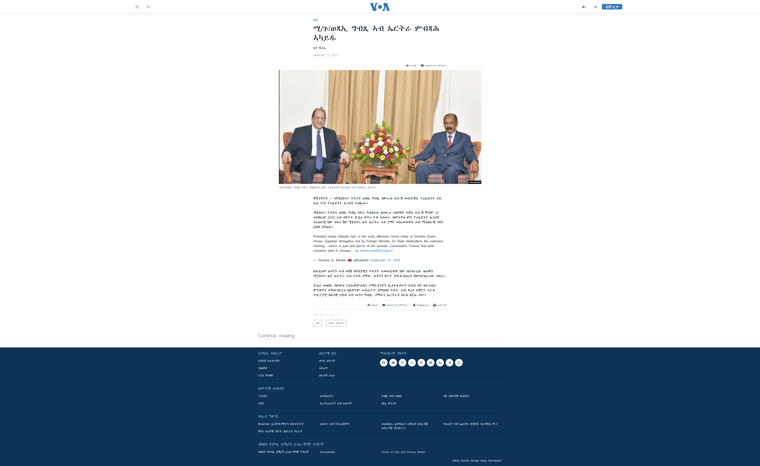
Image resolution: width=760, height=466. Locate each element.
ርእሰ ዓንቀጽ (265, 375)
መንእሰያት (326, 396)
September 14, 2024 (385, 260)
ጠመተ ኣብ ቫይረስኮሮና (335, 424)
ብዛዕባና (262, 368)
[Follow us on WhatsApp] (459, 362)
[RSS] (440, 362)
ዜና (315, 20)
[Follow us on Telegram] (449, 362)
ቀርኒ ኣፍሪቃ (327, 361)
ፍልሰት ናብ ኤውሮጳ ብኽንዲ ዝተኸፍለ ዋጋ (470, 424)
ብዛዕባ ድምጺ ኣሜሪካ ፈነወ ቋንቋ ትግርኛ (283, 452)
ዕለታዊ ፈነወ (326, 375)
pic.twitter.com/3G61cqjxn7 (374, 251)
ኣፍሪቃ (323, 368)
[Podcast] (421, 362)
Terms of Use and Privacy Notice (403, 452)
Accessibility (327, 452)
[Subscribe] (430, 362)
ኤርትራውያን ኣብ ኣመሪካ (336, 403)
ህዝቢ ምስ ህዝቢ (392, 396)
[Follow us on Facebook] (384, 362)
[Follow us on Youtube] (393, 362)
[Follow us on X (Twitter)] (412, 362)
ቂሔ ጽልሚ (389, 403)
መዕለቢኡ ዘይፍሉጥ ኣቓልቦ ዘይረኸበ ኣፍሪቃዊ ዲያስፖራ (405, 426)
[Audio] (596, 7)
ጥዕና (261, 403)
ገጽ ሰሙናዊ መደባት (456, 396)
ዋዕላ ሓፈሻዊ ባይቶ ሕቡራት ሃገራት (280, 431)
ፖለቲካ (262, 396)
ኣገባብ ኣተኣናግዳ (269, 361)
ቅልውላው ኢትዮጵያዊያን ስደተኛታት (281, 424)
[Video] (584, 7)
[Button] (411, 65)
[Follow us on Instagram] (402, 362)
